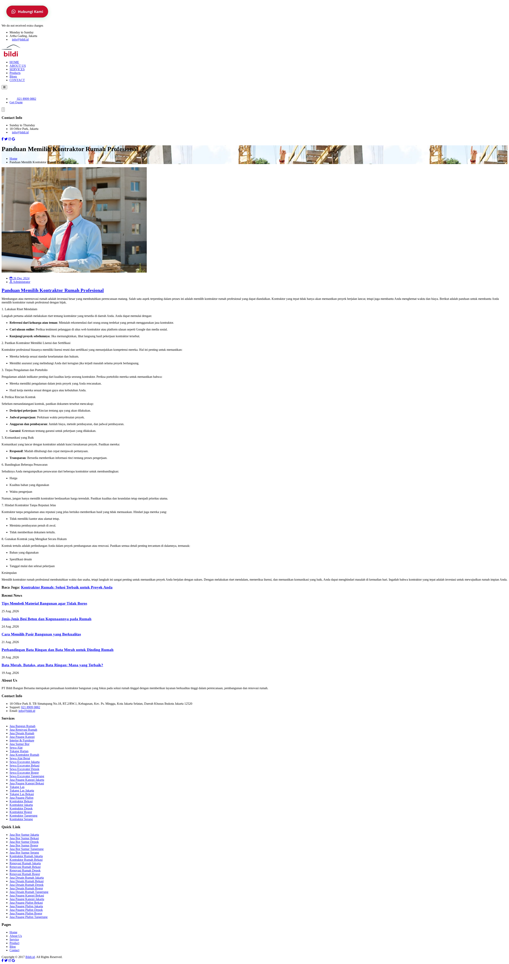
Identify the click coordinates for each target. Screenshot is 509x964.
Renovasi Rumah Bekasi (25, 867)
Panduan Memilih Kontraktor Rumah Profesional (53, 290)
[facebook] (3, 139)
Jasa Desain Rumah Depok (27, 884)
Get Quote (16, 102)
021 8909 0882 (26, 98)
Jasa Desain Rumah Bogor (26, 888)
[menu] (4, 87)
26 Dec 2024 (20, 278)
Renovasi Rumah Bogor (25, 874)
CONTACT (17, 80)
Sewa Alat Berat (20, 758)
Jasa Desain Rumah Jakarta (27, 877)
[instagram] (9, 139)
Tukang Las (17, 787)
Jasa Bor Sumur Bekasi (24, 838)
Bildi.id (30, 957)
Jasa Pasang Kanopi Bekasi (27, 783)
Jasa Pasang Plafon (21, 797)
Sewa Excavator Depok (24, 769)
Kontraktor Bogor (21, 812)
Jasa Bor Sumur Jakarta (24, 834)
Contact (14, 950)
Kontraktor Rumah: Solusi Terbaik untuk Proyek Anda (67, 587)
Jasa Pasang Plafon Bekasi (26, 902)
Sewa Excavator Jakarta (25, 762)
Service (14, 939)
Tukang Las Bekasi (22, 794)
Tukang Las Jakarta (22, 790)
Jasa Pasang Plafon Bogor (26, 913)
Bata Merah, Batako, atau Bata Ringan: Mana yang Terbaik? (52, 665)
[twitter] (6, 139)
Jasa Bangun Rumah (22, 726)
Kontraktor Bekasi (21, 801)
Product (14, 943)
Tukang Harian (19, 751)
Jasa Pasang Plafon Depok (26, 910)
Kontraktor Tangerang (23, 815)
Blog (13, 946)
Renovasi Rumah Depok (25, 870)
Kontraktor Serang (21, 819)
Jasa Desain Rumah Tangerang (29, 892)
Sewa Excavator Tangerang (27, 776)
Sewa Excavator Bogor (24, 772)
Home (13, 158)
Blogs (13, 76)
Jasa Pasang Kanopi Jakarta (27, 779)
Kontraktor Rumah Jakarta (26, 856)
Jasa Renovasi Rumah (23, 729)
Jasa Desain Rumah (22, 733)
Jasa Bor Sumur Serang (24, 852)
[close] (3, 109)
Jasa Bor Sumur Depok (24, 842)
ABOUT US (18, 65)
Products (15, 73)
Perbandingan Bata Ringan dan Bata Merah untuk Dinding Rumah (58, 650)
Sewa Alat (16, 747)
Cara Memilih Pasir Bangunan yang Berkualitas (41, 634)
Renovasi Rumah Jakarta (25, 863)
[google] (13, 139)
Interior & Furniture (22, 740)
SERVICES (17, 69)
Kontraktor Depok (21, 808)
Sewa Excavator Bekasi (24, 765)
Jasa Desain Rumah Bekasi (27, 881)
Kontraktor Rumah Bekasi (26, 859)
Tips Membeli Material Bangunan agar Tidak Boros (44, 603)
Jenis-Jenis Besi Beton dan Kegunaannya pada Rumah (46, 619)
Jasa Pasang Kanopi (22, 737)
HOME (14, 62)
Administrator (21, 282)
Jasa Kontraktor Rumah (24, 754)
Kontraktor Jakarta (21, 805)
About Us (16, 936)
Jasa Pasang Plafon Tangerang (29, 917)
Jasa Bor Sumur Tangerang (27, 849)
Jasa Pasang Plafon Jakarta (26, 906)
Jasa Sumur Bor (19, 744)
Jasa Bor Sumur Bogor (24, 845)
